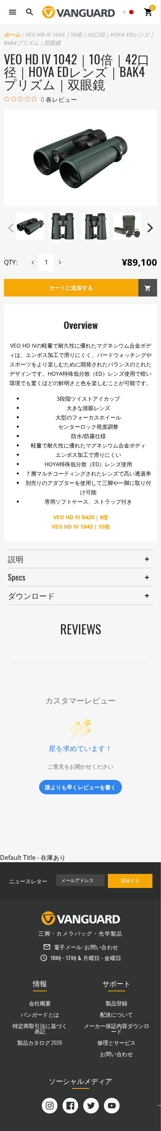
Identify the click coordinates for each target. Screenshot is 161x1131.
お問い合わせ (101, 947)
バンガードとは (40, 1014)
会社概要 (40, 1003)
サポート (116, 983)
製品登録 (116, 1003)
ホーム (12, 34)
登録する (130, 880)
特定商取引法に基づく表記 (40, 1028)
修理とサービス (116, 1042)
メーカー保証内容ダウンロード (116, 1028)
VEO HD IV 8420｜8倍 (80, 517)
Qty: (10, 262)
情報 (40, 983)
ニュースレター (28, 881)
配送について (116, 1014)
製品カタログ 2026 (39, 1042)
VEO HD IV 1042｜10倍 (81, 526)
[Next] (149, 227)
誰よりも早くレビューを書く (80, 787)
